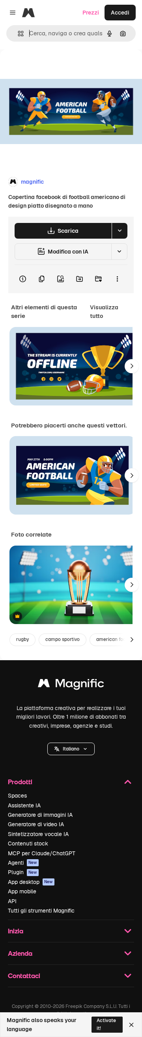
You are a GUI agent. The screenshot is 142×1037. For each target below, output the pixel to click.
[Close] (131, 1025)
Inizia (15, 931)
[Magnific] (71, 685)
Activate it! (106, 1024)
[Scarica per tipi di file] (119, 231)
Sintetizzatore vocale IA (38, 834)
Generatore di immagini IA (40, 814)
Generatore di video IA (36, 824)
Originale (52, 67)
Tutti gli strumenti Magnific (41, 910)
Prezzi (90, 12)
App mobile (22, 891)
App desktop (30, 881)
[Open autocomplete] (17, 34)
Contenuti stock (28, 843)
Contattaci (24, 975)
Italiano (71, 749)
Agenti (22, 862)
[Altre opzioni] (117, 279)
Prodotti (20, 782)
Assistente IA (24, 805)
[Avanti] (132, 366)
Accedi (120, 12)
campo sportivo (62, 639)
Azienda (20, 953)
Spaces (17, 795)
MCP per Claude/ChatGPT (41, 853)
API (12, 901)
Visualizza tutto (104, 311)
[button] (71, 749)
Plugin (22, 872)
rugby (22, 639)
